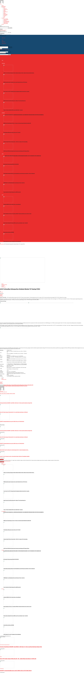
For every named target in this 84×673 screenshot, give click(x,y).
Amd (4, 16)
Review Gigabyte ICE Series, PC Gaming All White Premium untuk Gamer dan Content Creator (17, 213)
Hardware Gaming (4, 284)
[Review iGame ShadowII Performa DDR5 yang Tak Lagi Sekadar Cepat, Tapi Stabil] (8, 221)
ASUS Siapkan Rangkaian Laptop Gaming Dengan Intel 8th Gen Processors (15, 385)
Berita (2, 283)
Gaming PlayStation (28, 155)
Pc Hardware (3, 112)
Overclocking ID (4, 43)
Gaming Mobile (6, 18)
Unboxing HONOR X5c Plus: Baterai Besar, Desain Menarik (12, 204)
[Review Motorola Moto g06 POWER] (8, 230)
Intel (4, 17)
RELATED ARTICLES (3, 393)
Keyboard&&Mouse (6, 21)
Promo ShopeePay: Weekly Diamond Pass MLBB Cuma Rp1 (12, 587)
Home (2, 5)
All (4, 114)
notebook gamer (4, 379)
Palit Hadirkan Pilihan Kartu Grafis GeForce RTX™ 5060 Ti (12, 132)
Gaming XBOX (6, 23)
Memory (5, 13)
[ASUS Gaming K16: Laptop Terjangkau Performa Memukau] (8, 239)
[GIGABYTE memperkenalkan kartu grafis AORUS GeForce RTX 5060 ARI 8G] (5, 419)
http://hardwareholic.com (3, 391)
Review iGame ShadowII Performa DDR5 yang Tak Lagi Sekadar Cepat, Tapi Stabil (16, 615)
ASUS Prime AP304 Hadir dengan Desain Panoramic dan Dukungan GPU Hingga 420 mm (16, 548)
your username (10, 27)
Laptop (3, 286)
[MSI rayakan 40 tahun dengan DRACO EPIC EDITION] (8, 162)
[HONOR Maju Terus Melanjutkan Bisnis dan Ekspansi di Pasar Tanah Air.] (8, 576)
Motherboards (29, 114)
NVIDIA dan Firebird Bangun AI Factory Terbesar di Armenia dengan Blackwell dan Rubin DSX (17, 123)
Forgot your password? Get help (4, 49)
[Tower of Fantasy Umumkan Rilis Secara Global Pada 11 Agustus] (8, 108)
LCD (4, 12)
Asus (2, 378)
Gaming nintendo (6, 19)
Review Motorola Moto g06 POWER (9, 232)
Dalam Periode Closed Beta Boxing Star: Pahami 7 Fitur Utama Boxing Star (15, 100)
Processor (5, 15)
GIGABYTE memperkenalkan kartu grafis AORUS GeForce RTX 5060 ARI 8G (12, 421)
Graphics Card (6, 9)
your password (10, 28)
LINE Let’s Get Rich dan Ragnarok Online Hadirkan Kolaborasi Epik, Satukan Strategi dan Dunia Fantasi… (19, 472)
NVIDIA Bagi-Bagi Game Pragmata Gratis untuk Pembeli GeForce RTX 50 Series (15, 82)
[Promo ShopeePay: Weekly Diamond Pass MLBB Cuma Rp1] (8, 190)
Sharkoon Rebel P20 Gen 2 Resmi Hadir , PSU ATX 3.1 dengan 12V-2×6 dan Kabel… (16, 141)
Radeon (18, 114)
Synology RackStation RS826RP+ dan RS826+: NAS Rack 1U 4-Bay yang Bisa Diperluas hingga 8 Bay (16, 402)
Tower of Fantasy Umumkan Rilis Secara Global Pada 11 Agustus (13, 509)
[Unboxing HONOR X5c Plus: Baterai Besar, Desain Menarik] (8, 202)
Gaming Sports (6, 22)
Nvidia (4, 10)
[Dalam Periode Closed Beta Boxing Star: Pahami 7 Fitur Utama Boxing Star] (8, 498)
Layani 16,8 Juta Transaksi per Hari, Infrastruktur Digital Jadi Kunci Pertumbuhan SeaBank (14, 456)
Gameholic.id (3, 41)
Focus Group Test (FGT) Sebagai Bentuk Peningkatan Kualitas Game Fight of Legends (16, 91)
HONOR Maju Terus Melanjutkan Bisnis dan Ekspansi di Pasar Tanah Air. (14, 182)
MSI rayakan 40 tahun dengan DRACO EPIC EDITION (11, 164)
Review (3, 24)
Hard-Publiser (4, 6)
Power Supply (34, 114)
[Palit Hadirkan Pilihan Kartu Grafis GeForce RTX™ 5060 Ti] (8, 130)
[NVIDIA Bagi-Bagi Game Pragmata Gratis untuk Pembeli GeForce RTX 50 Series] (8, 80)
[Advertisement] (42, 251)
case (4, 7)
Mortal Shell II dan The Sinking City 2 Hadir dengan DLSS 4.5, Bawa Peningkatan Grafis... (14, 449)
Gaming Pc (5, 20)
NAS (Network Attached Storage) (4, 644)
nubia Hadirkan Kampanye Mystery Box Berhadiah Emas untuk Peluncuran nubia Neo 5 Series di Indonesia (19, 173)
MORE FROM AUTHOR (11, 393)
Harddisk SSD (6, 11)
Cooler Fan (5, 8)
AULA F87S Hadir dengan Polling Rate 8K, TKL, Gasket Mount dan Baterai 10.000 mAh (14, 412)
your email (9, 32)
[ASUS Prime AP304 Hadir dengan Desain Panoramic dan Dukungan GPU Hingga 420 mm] (8, 149)
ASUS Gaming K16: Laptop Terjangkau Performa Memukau (12, 241)
